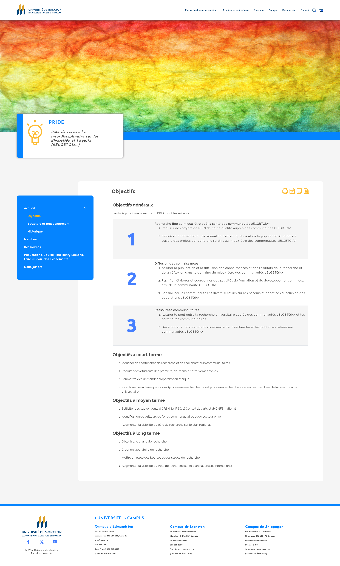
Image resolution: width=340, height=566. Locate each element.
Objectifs (34, 216)
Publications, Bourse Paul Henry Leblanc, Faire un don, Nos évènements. (54, 257)
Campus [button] (273, 10)
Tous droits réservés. (41, 554)
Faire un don (289, 10)
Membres (31, 239)
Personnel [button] (258, 10)
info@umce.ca (101, 540)
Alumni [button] (305, 10)
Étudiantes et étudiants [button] (236, 10)
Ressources (32, 247)
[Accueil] (39, 9)
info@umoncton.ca (178, 541)
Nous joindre (33, 267)
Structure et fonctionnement (49, 223)
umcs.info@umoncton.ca (256, 541)
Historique (35, 231)
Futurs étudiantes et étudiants (202, 10)
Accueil (29, 208)
